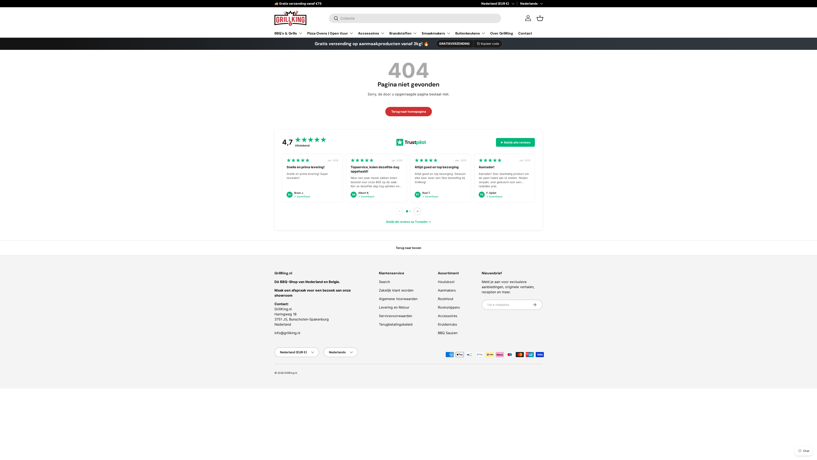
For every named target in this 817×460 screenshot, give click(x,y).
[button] (540, 18)
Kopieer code (490, 43)
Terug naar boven (408, 248)
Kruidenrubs (447, 324)
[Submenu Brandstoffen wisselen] (414, 33)
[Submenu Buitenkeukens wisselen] (483, 33)
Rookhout (445, 299)
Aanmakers (447, 290)
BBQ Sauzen (447, 333)
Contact (525, 33)
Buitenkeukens (467, 33)
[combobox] (415, 18)
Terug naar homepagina (408, 111)
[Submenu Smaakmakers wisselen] (448, 33)
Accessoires (368, 33)
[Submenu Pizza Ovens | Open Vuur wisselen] (351, 33)
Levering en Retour (394, 307)
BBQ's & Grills (285, 33)
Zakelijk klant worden (396, 290)
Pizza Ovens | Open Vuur (327, 33)
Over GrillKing (501, 33)
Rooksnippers (449, 307)
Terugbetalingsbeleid (396, 324)
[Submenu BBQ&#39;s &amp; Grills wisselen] (300, 33)
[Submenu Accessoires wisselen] (382, 33)
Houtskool (446, 282)
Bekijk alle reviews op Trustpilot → (408, 221)
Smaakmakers (433, 33)
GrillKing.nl (290, 372)
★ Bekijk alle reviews (515, 142)
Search (384, 282)
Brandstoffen (400, 33)
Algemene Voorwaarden (398, 299)
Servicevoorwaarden (395, 316)
